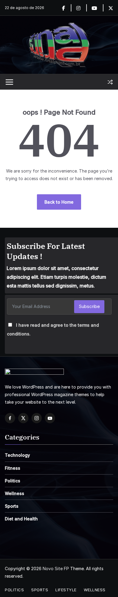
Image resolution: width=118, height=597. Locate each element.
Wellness (14, 493)
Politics (12, 480)
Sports (11, 506)
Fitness (12, 468)
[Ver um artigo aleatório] (110, 82)
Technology (17, 455)
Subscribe (89, 306)
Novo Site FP (56, 568)
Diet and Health (21, 518)
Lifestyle (66, 589)
